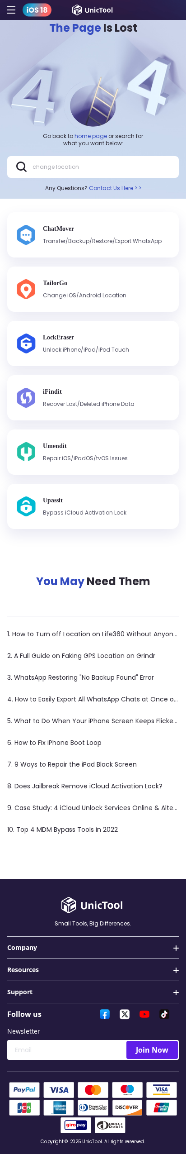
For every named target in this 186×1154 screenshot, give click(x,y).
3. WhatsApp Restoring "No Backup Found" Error (80, 677)
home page (90, 136)
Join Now (152, 1050)
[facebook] (104, 1014)
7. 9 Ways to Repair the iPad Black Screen (72, 764)
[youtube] (144, 1014)
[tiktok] (164, 1014)
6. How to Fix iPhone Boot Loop (54, 742)
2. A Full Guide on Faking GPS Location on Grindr (81, 655)
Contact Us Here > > (115, 188)
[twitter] (124, 1014)
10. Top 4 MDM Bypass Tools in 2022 (62, 829)
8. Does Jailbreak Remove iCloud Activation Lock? (85, 786)
